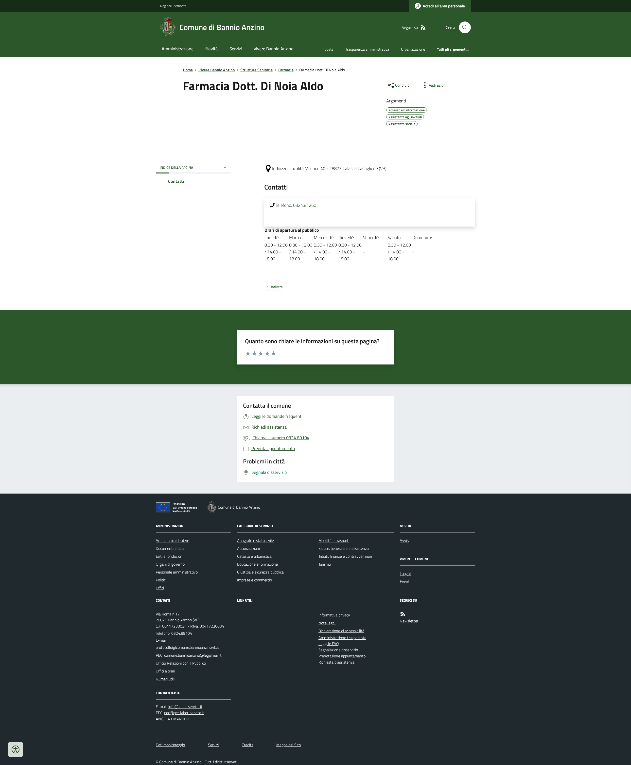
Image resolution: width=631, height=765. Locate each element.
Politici (161, 580)
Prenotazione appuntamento (342, 656)
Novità (211, 48)
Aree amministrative (172, 540)
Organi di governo (170, 564)
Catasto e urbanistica (254, 556)
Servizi (235, 48)
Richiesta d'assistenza (336, 662)
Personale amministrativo (177, 572)
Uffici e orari (165, 671)
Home (188, 70)
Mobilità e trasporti (333, 540)
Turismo (324, 564)
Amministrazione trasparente (342, 638)
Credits (247, 745)
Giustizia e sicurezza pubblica (260, 572)
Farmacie (286, 70)
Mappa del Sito (288, 745)
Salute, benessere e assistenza (343, 548)
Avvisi (404, 540)
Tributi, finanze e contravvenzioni (345, 556)
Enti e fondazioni (169, 556)
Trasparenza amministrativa (367, 49)
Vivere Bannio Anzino (274, 48)
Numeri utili (165, 679)
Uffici (160, 588)
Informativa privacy (334, 615)
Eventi (405, 581)
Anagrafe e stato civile (255, 540)
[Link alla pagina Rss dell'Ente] (403, 614)
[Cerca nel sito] (463, 27)
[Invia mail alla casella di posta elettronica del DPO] (185, 707)
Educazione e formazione (257, 564)
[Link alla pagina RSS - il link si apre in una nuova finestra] (423, 27)
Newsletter (409, 621)
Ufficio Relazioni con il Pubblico (181, 663)
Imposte (326, 49)
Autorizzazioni (248, 548)
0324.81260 (304, 205)
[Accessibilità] (15, 749)
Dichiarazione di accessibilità (341, 631)
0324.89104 (181, 633)
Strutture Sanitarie (256, 70)
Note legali (327, 623)
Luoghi (405, 573)
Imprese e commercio (254, 580)
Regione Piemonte (173, 5)
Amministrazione (177, 48)
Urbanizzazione (413, 49)
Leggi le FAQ (328, 644)
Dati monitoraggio (170, 745)
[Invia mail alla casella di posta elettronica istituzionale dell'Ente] (187, 647)
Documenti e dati (170, 548)
